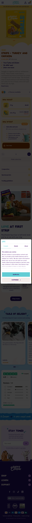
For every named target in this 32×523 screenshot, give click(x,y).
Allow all (16, 274)
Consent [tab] (6, 246)
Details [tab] (16, 246)
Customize (15, 280)
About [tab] (26, 246)
